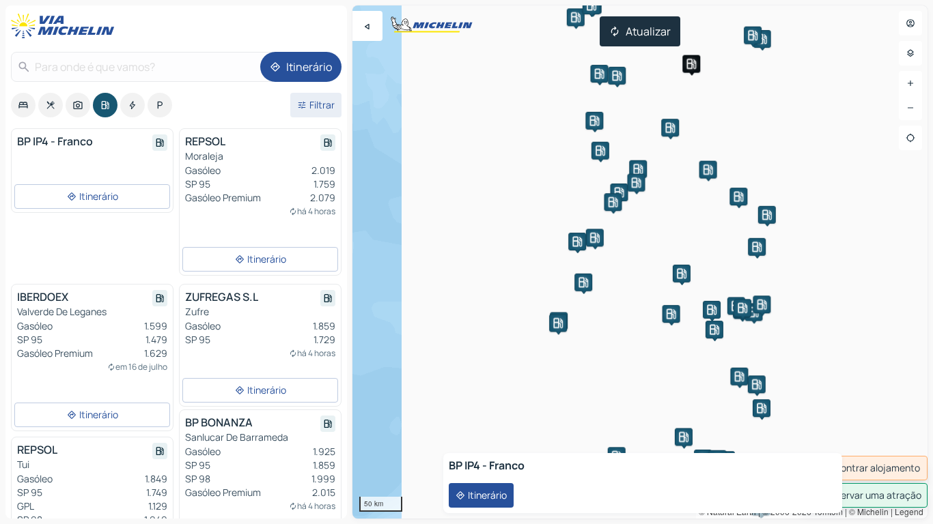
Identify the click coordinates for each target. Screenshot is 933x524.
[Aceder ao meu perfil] (910, 23)
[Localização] (910, 138)
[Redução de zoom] (910, 108)
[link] (863, 468)
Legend (909, 511)
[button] (691, 64)
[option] (23, 105)
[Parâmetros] (910, 53)
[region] (640, 262)
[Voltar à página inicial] (65, 26)
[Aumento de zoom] (910, 83)
